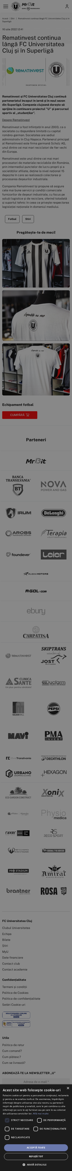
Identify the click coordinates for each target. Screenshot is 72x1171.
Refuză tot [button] (36, 1156)
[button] (36, 1164)
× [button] (67, 1088)
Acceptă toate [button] (36, 1147)
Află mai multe (41, 1113)
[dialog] (36, 1127)
